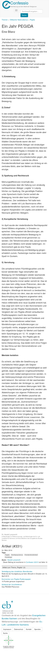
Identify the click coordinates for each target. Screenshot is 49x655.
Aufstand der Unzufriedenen (12, 584)
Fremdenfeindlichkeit (31, 555)
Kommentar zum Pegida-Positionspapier (16, 579)
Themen (5, 20)
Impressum (7, 629)
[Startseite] (6, 5)
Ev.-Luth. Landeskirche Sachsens (22, 623)
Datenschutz (18, 629)
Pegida (32, 20)
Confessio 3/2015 (32, 562)
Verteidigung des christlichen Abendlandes (17, 571)
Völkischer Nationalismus (19, 20)
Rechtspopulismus (17, 555)
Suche (5, 633)
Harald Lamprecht (13, 560)
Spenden (37, 629)
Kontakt (28, 629)
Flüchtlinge (8, 557)
